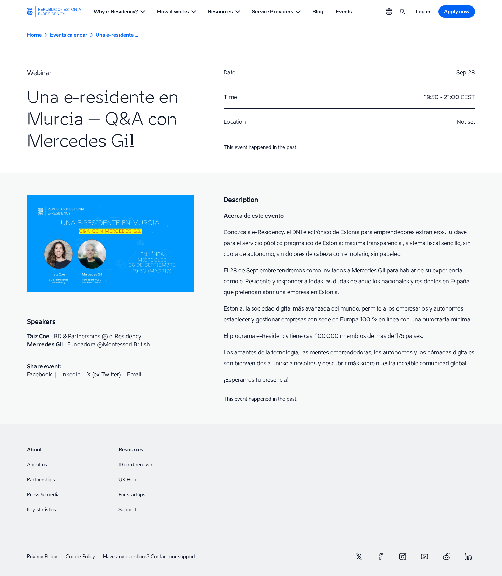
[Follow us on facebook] (381, 556)
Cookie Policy (80, 556)
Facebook (39, 374)
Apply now (457, 11)
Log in (423, 11)
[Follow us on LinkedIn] (468, 556)
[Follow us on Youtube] (424, 556)
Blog (317, 11)
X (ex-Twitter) (104, 374)
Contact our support (173, 556)
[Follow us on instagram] (402, 556)
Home (34, 35)
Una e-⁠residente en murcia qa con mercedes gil (117, 35)
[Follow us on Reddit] (446, 556)
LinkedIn (69, 374)
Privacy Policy (42, 556)
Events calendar (68, 35)
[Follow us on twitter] (359, 556)
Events (344, 11)
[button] (119, 11)
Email (134, 374)
